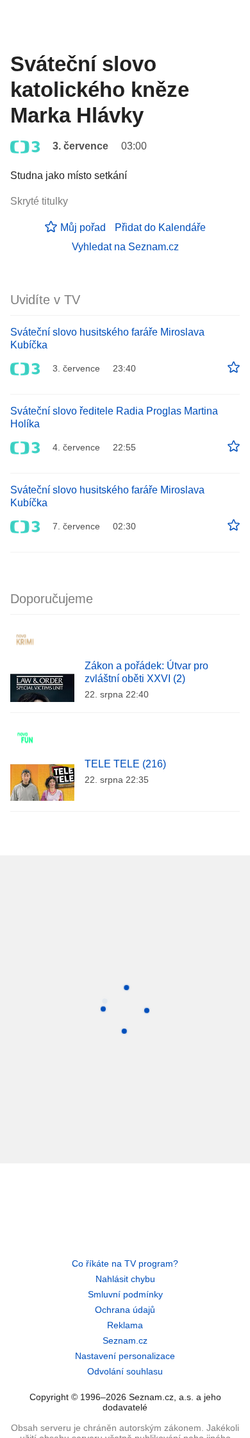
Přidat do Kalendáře (160, 227)
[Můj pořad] (234, 367)
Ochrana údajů (125, 1310)
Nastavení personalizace (125, 1356)
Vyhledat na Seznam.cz (125, 246)
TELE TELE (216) (125, 763)
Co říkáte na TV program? (125, 1263)
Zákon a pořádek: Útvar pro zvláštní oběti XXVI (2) (146, 672)
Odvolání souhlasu (125, 1371)
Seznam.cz (125, 1340)
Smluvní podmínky (125, 1294)
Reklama (125, 1325)
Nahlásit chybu (125, 1279)
